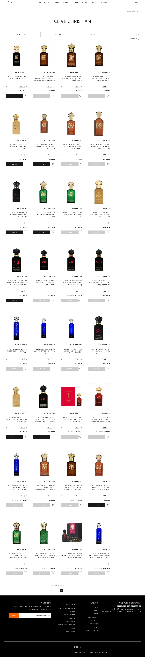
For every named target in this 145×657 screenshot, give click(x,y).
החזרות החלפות (69, 615)
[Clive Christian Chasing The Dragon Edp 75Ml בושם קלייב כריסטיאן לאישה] (44, 328)
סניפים (72, 611)
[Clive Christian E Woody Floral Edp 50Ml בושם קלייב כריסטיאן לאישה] (71, 55)
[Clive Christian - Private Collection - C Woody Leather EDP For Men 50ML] (99, 464)
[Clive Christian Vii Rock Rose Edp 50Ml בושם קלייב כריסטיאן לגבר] (44, 260)
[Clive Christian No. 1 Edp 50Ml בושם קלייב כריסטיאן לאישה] (16, 123)
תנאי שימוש (94, 620)
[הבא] (89, 87)
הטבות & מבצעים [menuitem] (44, 2)
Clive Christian (103, 72)
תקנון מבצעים (70, 631)
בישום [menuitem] (94, 2)
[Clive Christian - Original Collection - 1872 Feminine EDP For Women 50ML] (44, 532)
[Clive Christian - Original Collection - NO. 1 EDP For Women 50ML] (16, 396)
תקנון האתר (94, 624)
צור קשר (95, 614)
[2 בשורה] (55, 34)
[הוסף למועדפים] (108, 96)
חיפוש (96, 610)
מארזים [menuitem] (56, 2)
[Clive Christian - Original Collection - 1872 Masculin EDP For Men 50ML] (16, 532)
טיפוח (86, 2)
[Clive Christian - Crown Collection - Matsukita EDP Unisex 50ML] (71, 396)
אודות (96, 627)
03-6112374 (116, 609)
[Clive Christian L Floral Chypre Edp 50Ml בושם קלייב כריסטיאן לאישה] (71, 123)
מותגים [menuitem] (104, 2)
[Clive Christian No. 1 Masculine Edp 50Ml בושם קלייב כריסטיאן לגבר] (99, 191)
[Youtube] (77, 647)
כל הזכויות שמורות (79, 653)
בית (137, 11)
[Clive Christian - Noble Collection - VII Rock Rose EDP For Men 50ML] (71, 532)
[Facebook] (83, 647)
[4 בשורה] (60, 34)
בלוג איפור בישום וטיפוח (67, 608)
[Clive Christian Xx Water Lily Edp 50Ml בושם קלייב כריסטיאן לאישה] (16, 191)
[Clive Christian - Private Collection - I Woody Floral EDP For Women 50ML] (71, 464)
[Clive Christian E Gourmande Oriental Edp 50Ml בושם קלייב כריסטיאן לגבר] (44, 55)
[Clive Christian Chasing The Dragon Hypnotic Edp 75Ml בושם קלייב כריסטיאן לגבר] (16, 328)
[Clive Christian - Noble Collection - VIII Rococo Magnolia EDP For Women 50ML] (44, 396)
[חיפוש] (14, 2)
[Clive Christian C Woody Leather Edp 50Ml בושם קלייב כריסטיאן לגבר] (44, 123)
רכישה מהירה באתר (68, 605)
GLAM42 (90, 653)
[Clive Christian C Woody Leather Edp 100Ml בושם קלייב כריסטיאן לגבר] (99, 123)
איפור (76, 2)
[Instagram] (80, 647)
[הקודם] (109, 87)
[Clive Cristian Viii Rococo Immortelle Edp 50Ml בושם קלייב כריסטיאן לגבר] (99, 260)
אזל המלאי (97, 96)
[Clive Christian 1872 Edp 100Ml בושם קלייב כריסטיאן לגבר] (71, 191)
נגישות (96, 607)
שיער (66, 2)
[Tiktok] (74, 647)
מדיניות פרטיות (93, 617)
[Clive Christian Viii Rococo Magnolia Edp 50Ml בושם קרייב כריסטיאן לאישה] (71, 260)
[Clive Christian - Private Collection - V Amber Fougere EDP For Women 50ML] (44, 464)
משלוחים (72, 618)
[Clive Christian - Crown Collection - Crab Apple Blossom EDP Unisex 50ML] (99, 396)
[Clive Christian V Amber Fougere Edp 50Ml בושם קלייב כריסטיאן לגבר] (99, 55)
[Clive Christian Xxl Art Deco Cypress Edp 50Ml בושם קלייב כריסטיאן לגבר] (99, 328)
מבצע (137, 35)
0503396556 (106, 611)
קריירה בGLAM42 (92, 630)
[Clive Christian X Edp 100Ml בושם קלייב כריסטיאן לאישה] (16, 55)
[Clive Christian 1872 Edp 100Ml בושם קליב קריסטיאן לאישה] (44, 191)
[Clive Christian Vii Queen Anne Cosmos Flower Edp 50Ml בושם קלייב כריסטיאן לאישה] (16, 260)
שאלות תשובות (70, 621)
